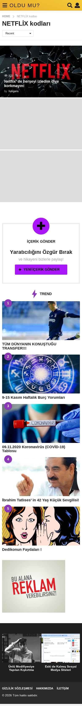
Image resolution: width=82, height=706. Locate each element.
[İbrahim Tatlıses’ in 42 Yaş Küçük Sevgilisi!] (41, 476)
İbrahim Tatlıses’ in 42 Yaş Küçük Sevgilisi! (40, 500)
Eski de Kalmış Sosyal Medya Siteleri (61, 668)
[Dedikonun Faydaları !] (41, 526)
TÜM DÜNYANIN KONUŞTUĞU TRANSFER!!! (29, 346)
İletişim (63, 688)
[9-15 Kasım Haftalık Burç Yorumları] (41, 374)
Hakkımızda (44, 688)
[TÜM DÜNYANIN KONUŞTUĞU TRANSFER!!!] (41, 320)
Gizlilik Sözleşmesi (17, 688)
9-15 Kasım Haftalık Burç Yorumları (33, 397)
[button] (4, 5)
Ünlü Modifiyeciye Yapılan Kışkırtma (21, 668)
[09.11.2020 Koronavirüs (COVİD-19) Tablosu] (41, 423)
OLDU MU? (24, 5)
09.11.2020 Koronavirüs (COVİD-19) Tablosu (33, 449)
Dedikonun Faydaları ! (22, 549)
